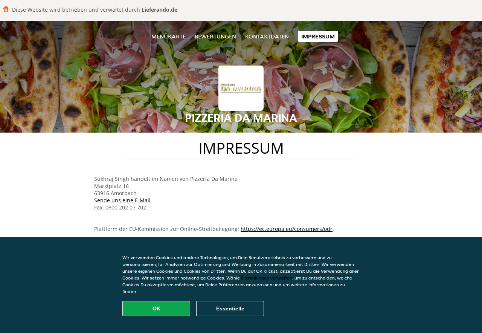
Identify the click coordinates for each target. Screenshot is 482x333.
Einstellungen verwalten (266, 278)
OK (156, 309)
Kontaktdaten (267, 36)
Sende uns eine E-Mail (122, 200)
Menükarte (168, 36)
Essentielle (230, 309)
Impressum (318, 36)
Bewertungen (215, 36)
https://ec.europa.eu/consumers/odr (287, 228)
